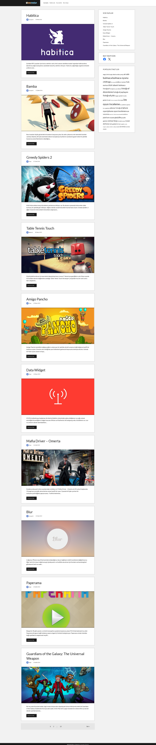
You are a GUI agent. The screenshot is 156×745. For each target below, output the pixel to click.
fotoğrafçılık (109, 95)
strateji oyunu (121, 121)
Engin (30, 587)
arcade (126, 74)
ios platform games (125, 104)
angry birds (106, 74)
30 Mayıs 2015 (38, 232)
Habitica (32, 15)
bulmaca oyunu (120, 77)
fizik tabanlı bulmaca (117, 85)
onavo (117, 114)
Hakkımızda (52, 3)
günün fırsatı (107, 100)
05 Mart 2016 (39, 19)
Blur (29, 512)
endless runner (120, 82)
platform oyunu (108, 117)
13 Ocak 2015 (39, 516)
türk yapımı (121, 124)
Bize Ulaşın (66, 3)
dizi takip (113, 82)
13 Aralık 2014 (36, 662)
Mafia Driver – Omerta (43, 441)
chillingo (107, 81)
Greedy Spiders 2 (39, 157)
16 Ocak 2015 (36, 445)
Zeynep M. (31, 19)
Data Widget (35, 370)
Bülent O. (31, 232)
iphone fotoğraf (116, 108)
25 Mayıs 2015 (36, 303)
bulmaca (107, 77)
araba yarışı (120, 74)
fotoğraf (106, 89)
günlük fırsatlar (123, 96)
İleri (88, 726)
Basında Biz (59, 3)
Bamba (31, 86)
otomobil (121, 114)
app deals (113, 74)
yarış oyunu (116, 126)
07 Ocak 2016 (36, 161)
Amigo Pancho (37, 299)
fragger (117, 96)
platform (125, 114)
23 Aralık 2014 (36, 587)
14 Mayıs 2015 (36, 374)
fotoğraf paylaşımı (120, 92)
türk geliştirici (114, 124)
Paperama (33, 583)
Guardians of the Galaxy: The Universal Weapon (57, 685)
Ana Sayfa (45, 3)
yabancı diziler (110, 126)
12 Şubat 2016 (39, 90)
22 (61, 726)
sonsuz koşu (113, 121)
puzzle (118, 117)
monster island (112, 114)
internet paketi (114, 100)
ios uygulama (106, 108)
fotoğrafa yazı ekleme (115, 89)
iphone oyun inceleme (116, 111)
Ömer (30, 161)
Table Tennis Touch (40, 228)
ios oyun (120, 100)
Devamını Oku (32, 72)
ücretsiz (122, 127)
